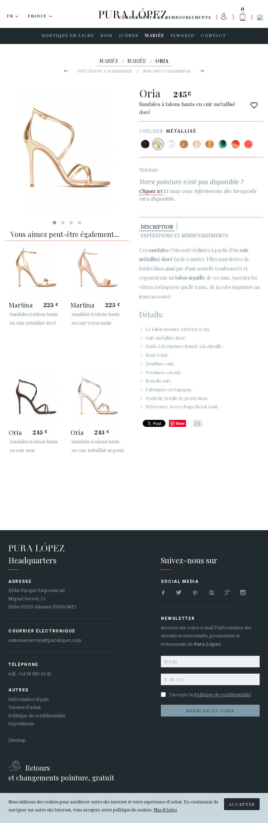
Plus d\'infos (165, 810)
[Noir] (145, 144)
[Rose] (248, 144)
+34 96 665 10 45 (34, 673)
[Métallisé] (158, 144)
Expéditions (21, 723)
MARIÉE (109, 61)
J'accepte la (210, 694)
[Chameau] (184, 144)
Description (157, 227)
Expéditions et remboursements (184, 235)
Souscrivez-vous (210, 710)
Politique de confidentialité (37, 715)
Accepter (242, 804)
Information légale (28, 699)
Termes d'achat (24, 707)
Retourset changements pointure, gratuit (61, 772)
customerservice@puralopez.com (44, 640)
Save (180, 423)
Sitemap (17, 740)
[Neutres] (197, 144)
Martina (21, 304)
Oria (15, 432)
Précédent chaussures (104, 71)
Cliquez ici (150, 191)
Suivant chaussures (167, 71)
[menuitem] (68, 36)
